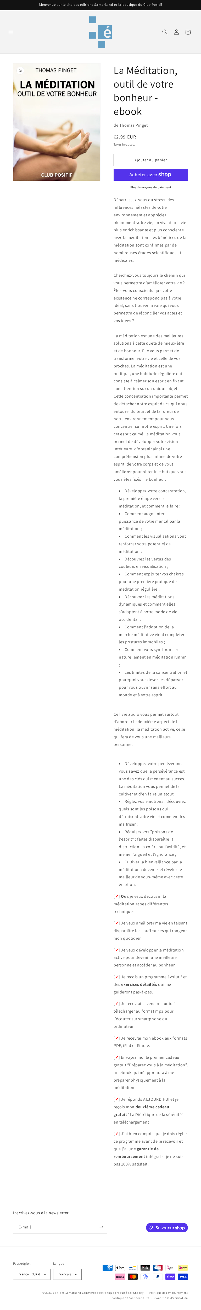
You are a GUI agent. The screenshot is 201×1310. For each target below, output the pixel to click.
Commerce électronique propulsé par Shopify (113, 1293)
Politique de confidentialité (130, 1298)
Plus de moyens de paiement (150, 187)
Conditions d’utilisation (171, 1298)
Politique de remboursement (168, 1293)
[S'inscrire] (101, 1227)
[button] (11, 32)
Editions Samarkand (67, 1293)
